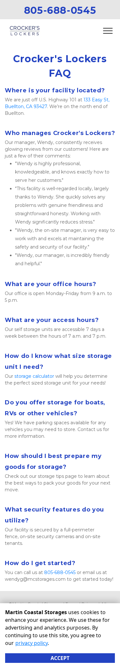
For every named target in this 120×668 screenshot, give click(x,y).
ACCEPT (60, 658)
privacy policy (31, 643)
